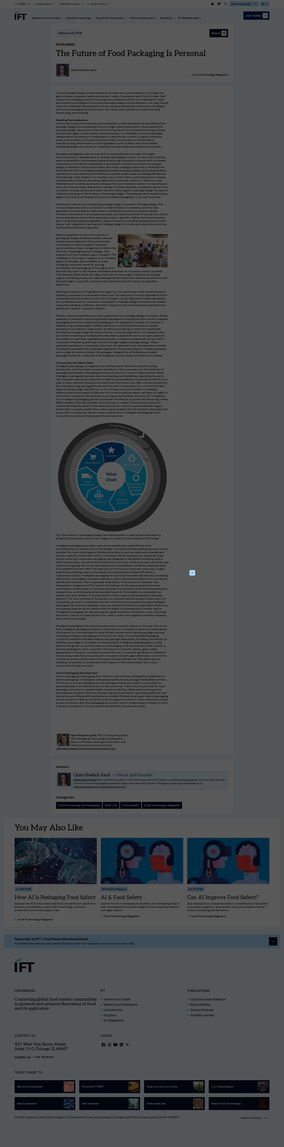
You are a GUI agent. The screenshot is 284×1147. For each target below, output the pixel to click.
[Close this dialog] (192, 573)
